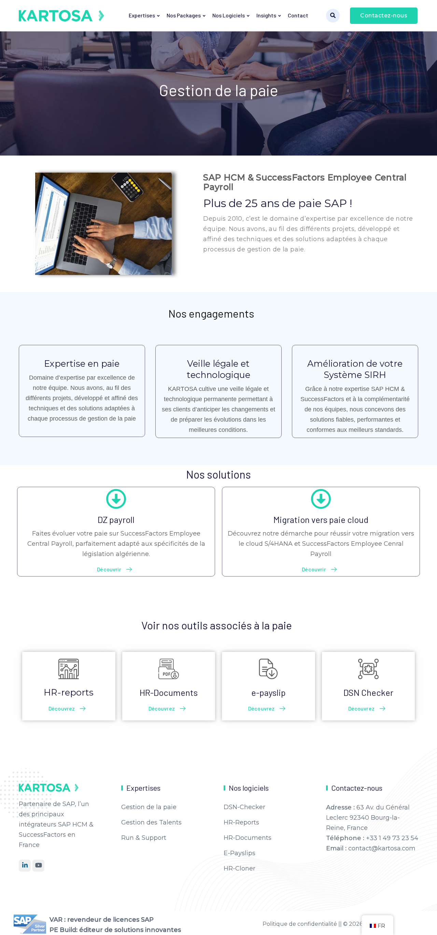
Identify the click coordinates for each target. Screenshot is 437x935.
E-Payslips (239, 853)
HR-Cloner (239, 868)
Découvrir (109, 569)
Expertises (142, 15)
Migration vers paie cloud (320, 519)
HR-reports (69, 692)
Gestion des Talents (151, 822)
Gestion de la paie (149, 807)
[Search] (333, 16)
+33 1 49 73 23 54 (392, 838)
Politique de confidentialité (300, 924)
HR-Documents (169, 692)
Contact (298, 15)
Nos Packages (184, 15)
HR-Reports (241, 822)
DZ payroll (116, 519)
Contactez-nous (383, 15)
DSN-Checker (244, 807)
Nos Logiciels (228, 15)
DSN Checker (368, 692)
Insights (266, 15)
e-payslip (268, 692)
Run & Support (143, 838)
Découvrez (61, 708)
